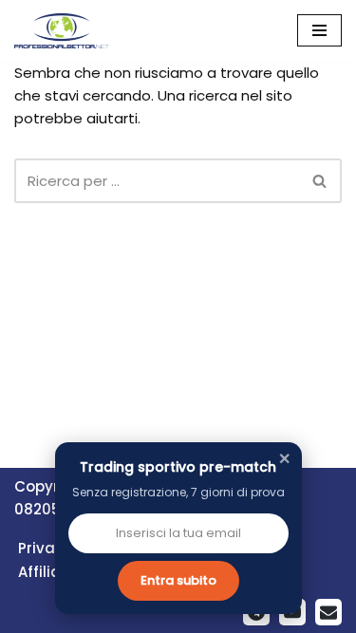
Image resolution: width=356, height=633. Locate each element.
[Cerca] (320, 180)
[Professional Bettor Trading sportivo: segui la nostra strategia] (61, 30)
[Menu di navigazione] (319, 30)
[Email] (328, 612)
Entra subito (178, 580)
